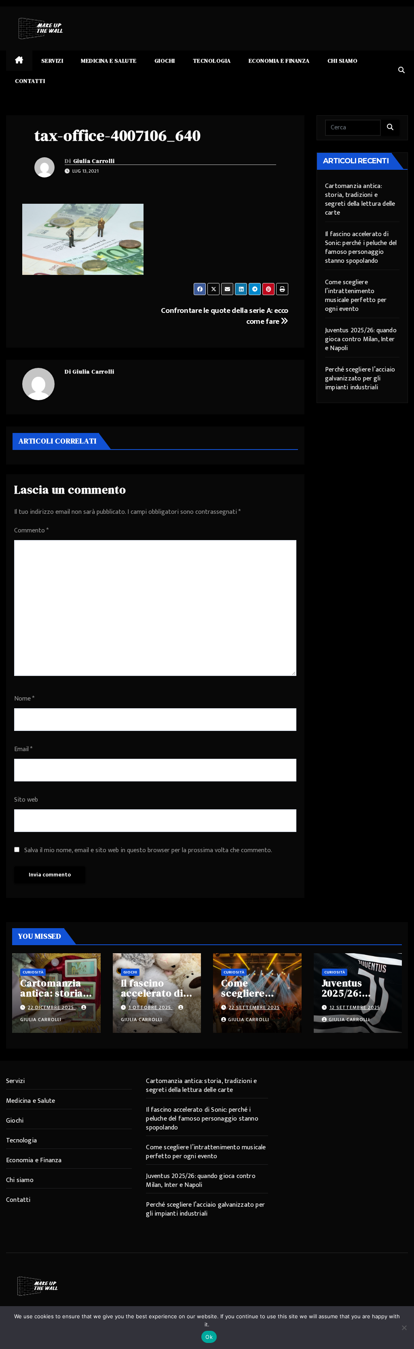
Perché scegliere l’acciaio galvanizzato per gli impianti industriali (360, 378)
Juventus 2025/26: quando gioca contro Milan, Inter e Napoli (361, 339)
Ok (209, 1337)
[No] (404, 1328)
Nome (24, 698)
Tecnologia (212, 61)
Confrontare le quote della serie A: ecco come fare (224, 316)
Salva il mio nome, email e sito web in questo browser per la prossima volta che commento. (148, 850)
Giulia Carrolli (94, 161)
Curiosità (33, 972)
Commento (31, 530)
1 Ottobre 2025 (151, 1007)
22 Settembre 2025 (254, 1007)
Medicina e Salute (109, 61)
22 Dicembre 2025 (52, 1007)
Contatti (30, 81)
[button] (401, 70)
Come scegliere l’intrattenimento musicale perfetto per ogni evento (356, 296)
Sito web (26, 799)
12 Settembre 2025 (355, 1007)
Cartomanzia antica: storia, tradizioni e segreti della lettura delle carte (360, 199)
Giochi (164, 61)
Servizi (52, 61)
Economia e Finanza (279, 61)
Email (23, 749)
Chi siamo (342, 61)
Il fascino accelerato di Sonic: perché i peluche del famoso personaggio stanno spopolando (361, 247)
